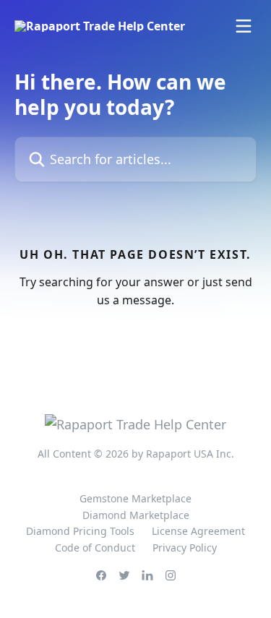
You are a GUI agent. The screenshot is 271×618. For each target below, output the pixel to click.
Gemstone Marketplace (135, 498)
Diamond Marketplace (135, 515)
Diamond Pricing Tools (80, 531)
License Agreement (198, 531)
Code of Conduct (95, 547)
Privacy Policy (184, 547)
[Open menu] (244, 26)
